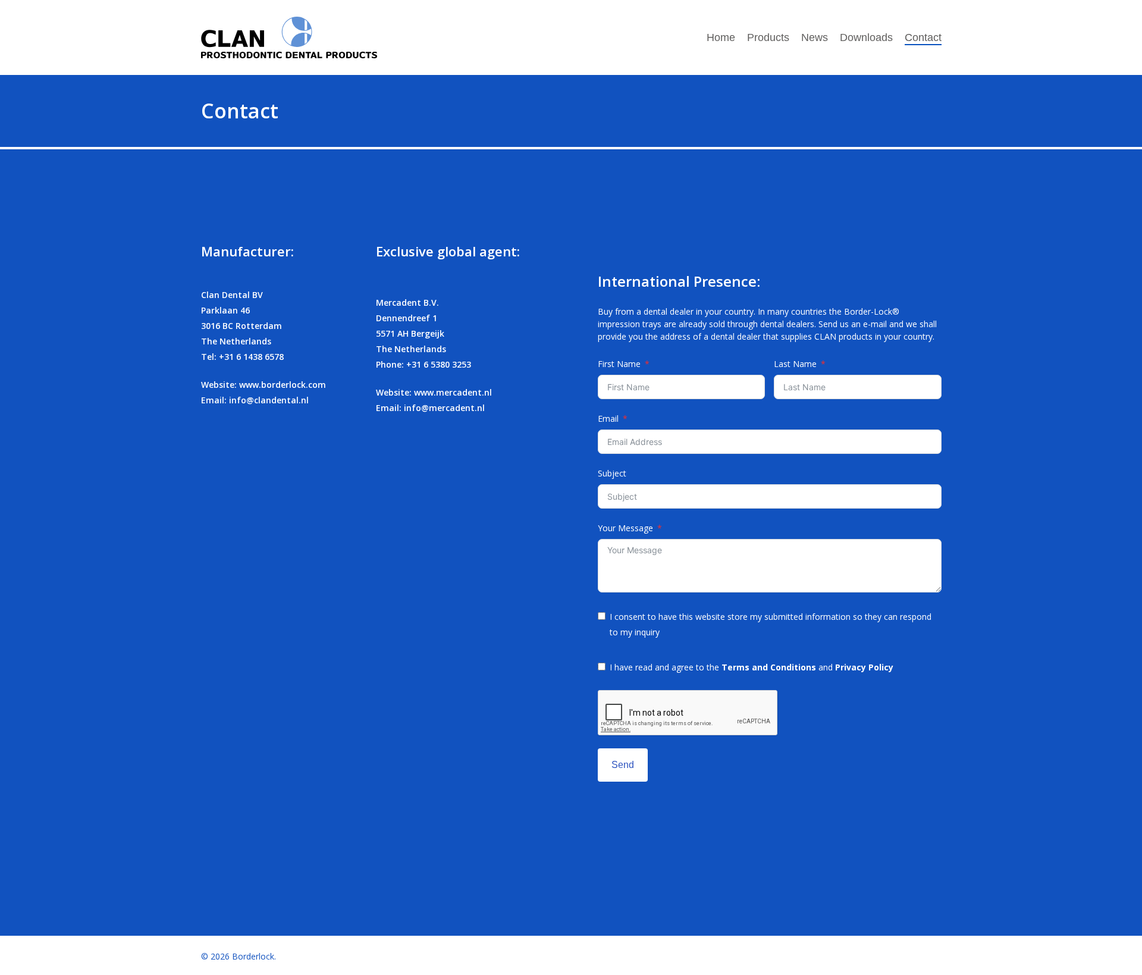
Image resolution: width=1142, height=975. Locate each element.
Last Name (795, 363)
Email (608, 418)
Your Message (625, 528)
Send (622, 765)
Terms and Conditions (768, 667)
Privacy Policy (864, 667)
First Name (619, 363)
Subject (612, 473)
